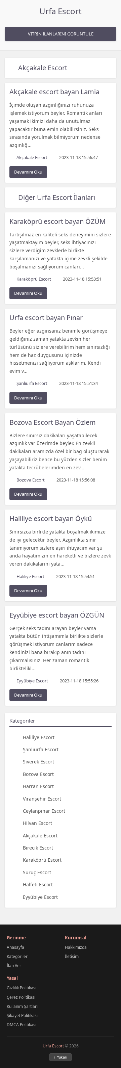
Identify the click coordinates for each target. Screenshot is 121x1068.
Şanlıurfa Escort (40, 749)
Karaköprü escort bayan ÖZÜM (57, 221)
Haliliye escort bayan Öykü (50, 518)
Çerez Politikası (21, 997)
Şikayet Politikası (22, 1015)
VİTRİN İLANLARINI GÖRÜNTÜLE (60, 34)
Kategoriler (17, 956)
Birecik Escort (38, 847)
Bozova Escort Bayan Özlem (52, 422)
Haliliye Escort (38, 737)
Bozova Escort (38, 774)
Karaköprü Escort (42, 860)
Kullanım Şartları (22, 1006)
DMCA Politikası (21, 1024)
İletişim (72, 956)
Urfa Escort (60, 11)
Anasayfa (15, 947)
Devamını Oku (28, 172)
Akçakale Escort (42, 67)
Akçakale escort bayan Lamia (54, 91)
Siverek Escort (38, 761)
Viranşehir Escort (42, 799)
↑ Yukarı (60, 1057)
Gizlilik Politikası (21, 988)
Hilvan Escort (37, 823)
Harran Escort (38, 786)
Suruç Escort (37, 872)
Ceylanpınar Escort (44, 811)
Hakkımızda (76, 947)
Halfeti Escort (38, 884)
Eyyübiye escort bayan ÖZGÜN (56, 615)
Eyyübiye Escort (40, 897)
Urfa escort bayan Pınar (46, 317)
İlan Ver (14, 965)
